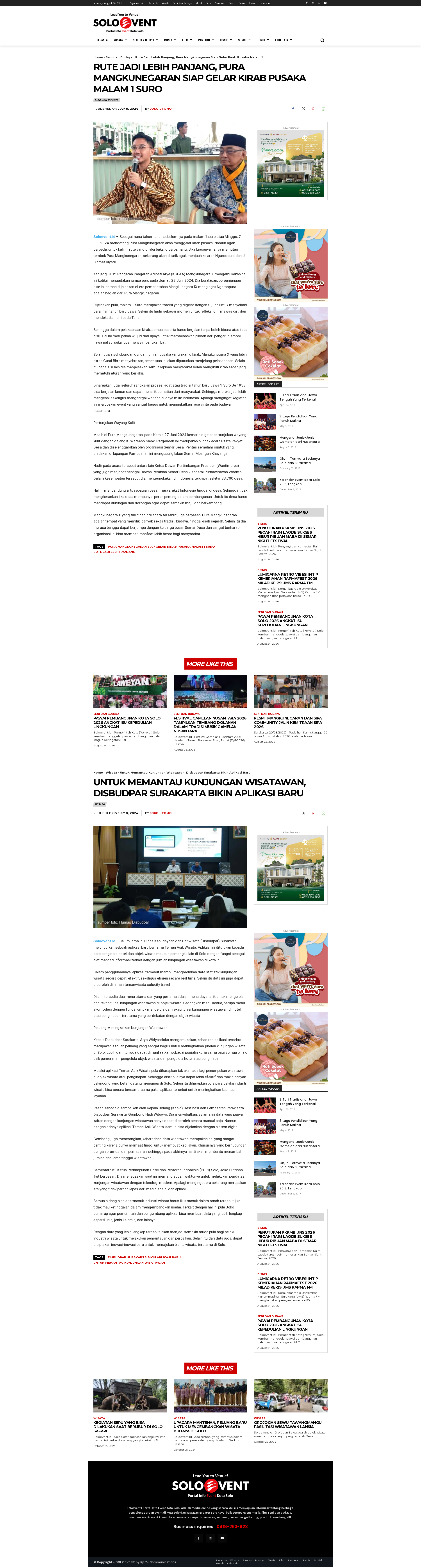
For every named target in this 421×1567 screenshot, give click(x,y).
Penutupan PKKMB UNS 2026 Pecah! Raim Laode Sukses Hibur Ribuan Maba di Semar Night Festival (286, 534)
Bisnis (262, 523)
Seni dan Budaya (119, 57)
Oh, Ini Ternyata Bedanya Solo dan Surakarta (300, 460)
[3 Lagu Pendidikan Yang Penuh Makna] (265, 422)
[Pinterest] (313, 108)
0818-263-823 (232, 1526)
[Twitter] (303, 108)
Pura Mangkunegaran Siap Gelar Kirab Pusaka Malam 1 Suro (161, 546)
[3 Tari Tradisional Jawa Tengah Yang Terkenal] (265, 401)
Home (98, 57)
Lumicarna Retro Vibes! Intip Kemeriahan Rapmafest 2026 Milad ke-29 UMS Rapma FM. (287, 578)
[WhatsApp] (318, 3)
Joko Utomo (161, 108)
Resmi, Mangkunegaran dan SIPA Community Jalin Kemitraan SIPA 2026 (288, 722)
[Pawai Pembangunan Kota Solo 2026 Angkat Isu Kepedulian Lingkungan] (130, 691)
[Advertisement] (243, 22)
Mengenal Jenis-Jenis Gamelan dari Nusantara (300, 439)
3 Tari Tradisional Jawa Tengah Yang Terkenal (298, 397)
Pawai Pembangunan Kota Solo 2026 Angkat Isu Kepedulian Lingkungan (285, 620)
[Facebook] (306, 3)
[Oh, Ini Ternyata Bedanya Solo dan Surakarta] (265, 464)
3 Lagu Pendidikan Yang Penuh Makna (298, 418)
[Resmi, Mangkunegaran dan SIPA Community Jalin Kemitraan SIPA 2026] (291, 691)
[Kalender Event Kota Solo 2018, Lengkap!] (265, 485)
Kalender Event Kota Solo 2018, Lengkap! (300, 482)
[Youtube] (325, 3)
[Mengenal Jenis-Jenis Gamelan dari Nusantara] (265, 443)
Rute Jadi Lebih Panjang (114, 552)
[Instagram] (313, 3)
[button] (322, 40)
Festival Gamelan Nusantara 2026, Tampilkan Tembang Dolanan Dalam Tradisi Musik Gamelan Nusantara (210, 724)
